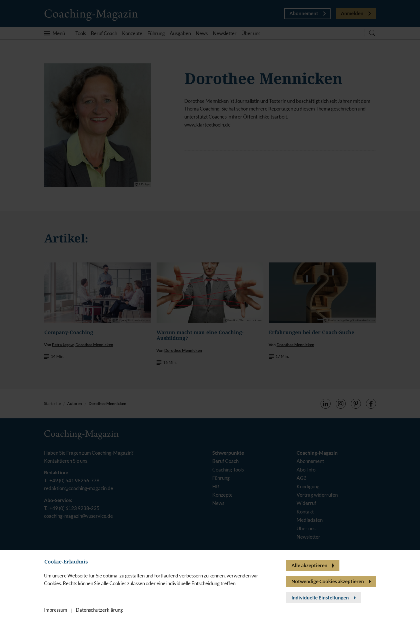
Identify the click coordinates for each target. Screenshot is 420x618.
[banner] (210, 309)
